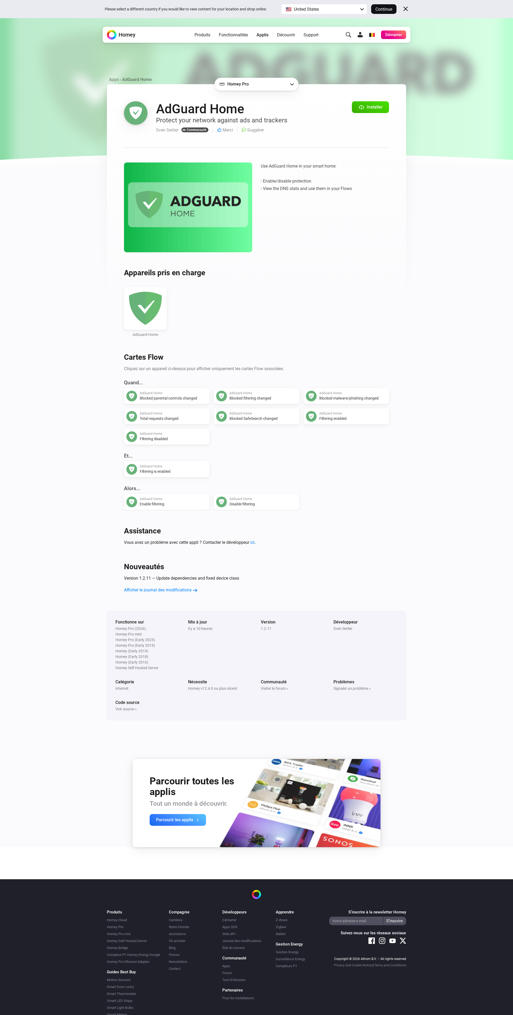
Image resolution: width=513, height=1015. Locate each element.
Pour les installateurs (238, 998)
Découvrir (286, 34)
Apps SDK (230, 927)
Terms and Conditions (390, 965)
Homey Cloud (117, 920)
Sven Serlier (342, 628)
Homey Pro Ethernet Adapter (128, 962)
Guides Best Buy (121, 972)
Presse (174, 955)
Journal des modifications (241, 941)
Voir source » (126, 709)
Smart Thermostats (121, 994)
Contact (175, 969)
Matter (281, 934)
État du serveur (233, 948)
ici (252, 542)
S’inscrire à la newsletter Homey (377, 912)
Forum (227, 973)
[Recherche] (348, 35)
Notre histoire (179, 927)
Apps (114, 79)
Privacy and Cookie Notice (353, 965)
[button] (324, 9)
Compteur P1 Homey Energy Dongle (133, 955)
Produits (202, 34)
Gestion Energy (287, 952)
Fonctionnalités (233, 34)
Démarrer (229, 920)
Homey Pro (115, 927)
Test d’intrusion (234, 980)
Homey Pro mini (119, 934)
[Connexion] (360, 35)
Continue (383, 9)
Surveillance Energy (290, 959)
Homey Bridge (117, 948)
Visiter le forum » (274, 688)
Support (311, 34)
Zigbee (281, 927)
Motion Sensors (119, 980)
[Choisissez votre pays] (372, 35)
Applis (262, 34)
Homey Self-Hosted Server (127, 941)
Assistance (177, 934)
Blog (172, 948)
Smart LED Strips (120, 1001)
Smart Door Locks (120, 987)
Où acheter (177, 941)
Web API (228, 934)
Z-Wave (281, 920)
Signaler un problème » (352, 688)
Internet (122, 688)
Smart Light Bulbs (120, 1008)
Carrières (175, 920)
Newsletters (178, 962)
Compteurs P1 (286, 966)
